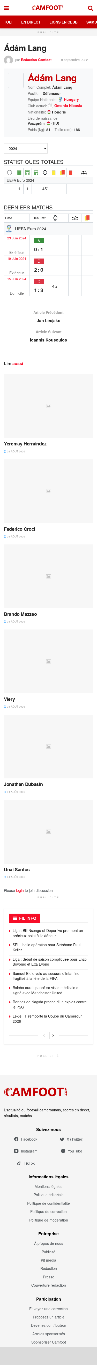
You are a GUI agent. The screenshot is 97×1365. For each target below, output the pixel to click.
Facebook (29, 1139)
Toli (8, 22)
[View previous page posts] (44, 1035)
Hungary (71, 99)
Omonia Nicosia (68, 105)
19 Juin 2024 (16, 258)
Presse (48, 1276)
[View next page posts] (53, 1035)
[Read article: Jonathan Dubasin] (48, 747)
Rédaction (48, 1268)
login (20, 890)
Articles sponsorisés (48, 1333)
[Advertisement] (48, 1355)
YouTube (75, 1151)
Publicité (48, 1251)
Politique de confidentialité (48, 1203)
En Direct (31, 22)
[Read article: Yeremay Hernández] (48, 406)
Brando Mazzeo (20, 614)
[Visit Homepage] (48, 7)
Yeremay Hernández (25, 443)
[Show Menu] (6, 8)
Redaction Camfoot (36, 59)
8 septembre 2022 (74, 59)
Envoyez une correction (48, 1308)
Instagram (29, 1151)
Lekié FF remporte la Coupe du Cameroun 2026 (48, 1018)
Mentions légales (48, 1186)
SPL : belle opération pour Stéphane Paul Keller (46, 947)
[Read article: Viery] (48, 661)
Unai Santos (17, 869)
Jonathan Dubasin (23, 784)
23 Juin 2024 (16, 238)
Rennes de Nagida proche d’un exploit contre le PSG (50, 1004)
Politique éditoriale (49, 1194)
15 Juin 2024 (16, 279)
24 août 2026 (15, 451)
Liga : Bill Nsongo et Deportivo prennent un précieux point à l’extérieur (48, 933)
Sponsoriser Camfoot (48, 1342)
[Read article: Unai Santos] (48, 832)
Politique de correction (48, 1211)
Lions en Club (63, 22)
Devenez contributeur (48, 1325)
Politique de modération (48, 1220)
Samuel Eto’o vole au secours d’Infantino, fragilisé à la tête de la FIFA (46, 976)
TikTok (29, 1163)
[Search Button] (90, 8)
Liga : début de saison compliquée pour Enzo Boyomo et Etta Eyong (50, 962)
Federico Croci (19, 529)
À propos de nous (48, 1243)
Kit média (48, 1260)
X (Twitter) (75, 1139)
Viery (9, 699)
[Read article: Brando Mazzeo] (48, 576)
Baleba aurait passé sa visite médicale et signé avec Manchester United (46, 990)
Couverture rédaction (48, 1285)
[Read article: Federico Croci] (48, 491)
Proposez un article (48, 1317)
